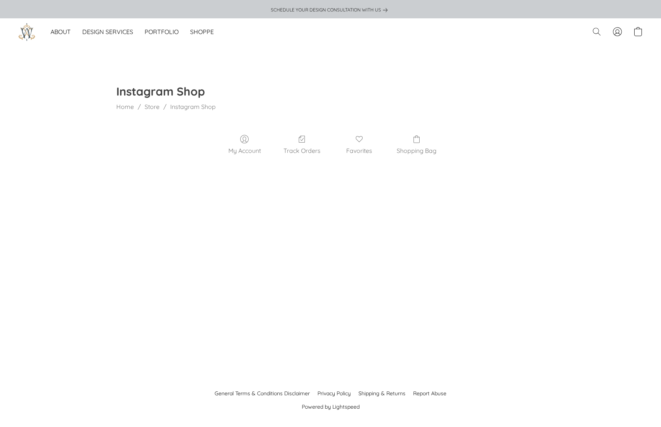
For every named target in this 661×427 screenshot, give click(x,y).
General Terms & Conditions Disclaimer (262, 393)
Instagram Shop (193, 106)
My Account (244, 150)
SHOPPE (202, 32)
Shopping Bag (416, 150)
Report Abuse (429, 393)
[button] (26, 31)
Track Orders (302, 150)
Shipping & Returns (381, 393)
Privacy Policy (334, 393)
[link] (331, 10)
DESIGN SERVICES (107, 32)
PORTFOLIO (162, 32)
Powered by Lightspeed (331, 406)
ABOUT (60, 32)
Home (125, 106)
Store (152, 106)
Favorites (359, 150)
